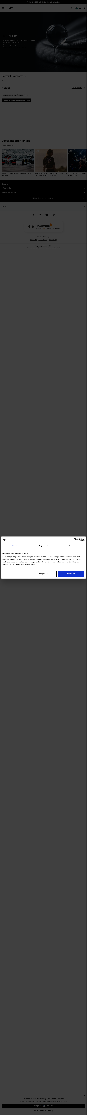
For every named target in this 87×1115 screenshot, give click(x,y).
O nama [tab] (72, 546)
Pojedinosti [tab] (43, 546)
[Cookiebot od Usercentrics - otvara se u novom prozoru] (75, 539)
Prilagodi (42, 574)
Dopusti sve (71, 574)
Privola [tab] (15, 546)
